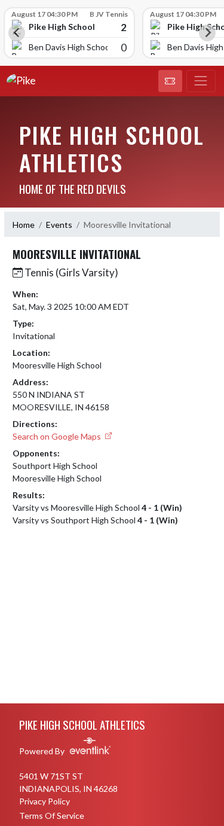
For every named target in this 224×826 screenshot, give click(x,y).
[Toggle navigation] (201, 81)
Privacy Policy (44, 801)
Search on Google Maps (58, 436)
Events (59, 225)
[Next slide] (207, 33)
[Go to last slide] (16, 33)
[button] (170, 81)
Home (24, 225)
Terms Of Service (51, 815)
